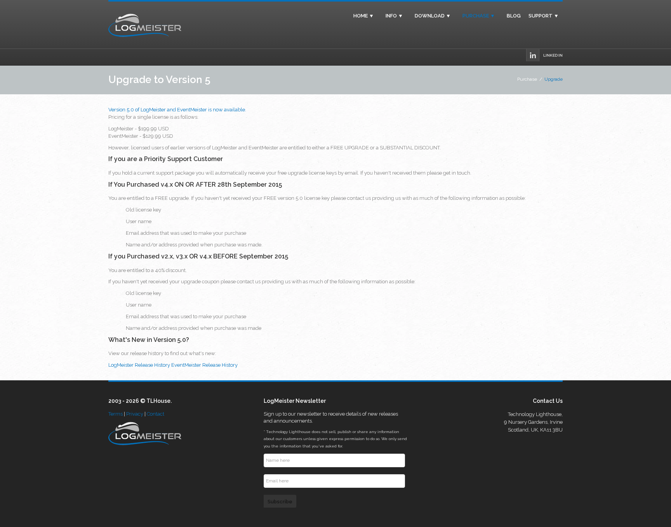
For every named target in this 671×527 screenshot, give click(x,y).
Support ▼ (543, 16)
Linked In (553, 55)
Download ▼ (433, 16)
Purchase (527, 79)
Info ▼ (394, 16)
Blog (514, 16)
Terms (115, 414)
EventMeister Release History (204, 365)
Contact (155, 414)
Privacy (134, 414)
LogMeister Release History (139, 365)
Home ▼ (363, 16)
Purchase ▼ (478, 16)
